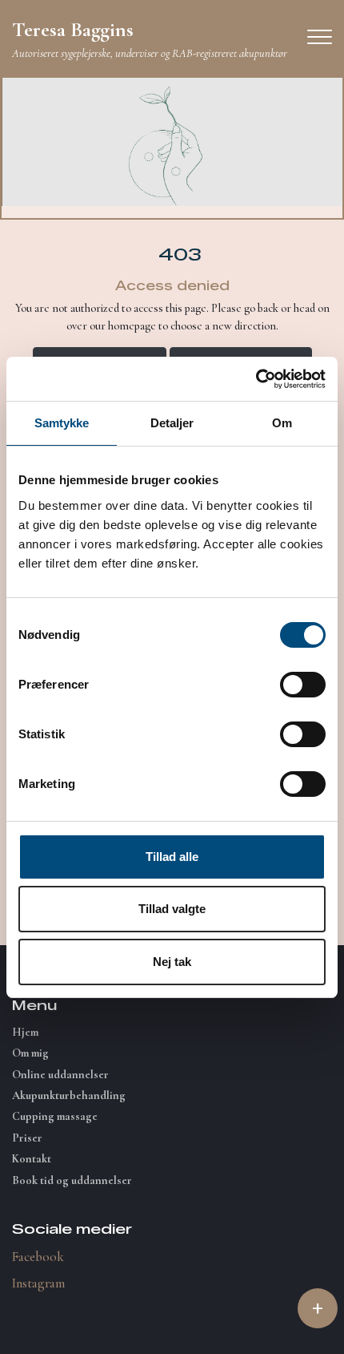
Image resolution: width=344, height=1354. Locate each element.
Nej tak (172, 961)
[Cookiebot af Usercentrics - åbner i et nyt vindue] (256, 379)
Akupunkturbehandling (69, 1095)
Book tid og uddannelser (72, 1180)
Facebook (38, 1256)
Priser (27, 1138)
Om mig (30, 1053)
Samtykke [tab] (62, 423)
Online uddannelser (60, 1075)
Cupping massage (55, 1116)
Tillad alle (172, 856)
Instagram (38, 1283)
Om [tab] (282, 423)
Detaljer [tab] (172, 423)
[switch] (303, 684)
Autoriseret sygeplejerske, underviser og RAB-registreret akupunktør (149, 38)
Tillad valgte (172, 908)
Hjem (25, 1032)
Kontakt (31, 1159)
